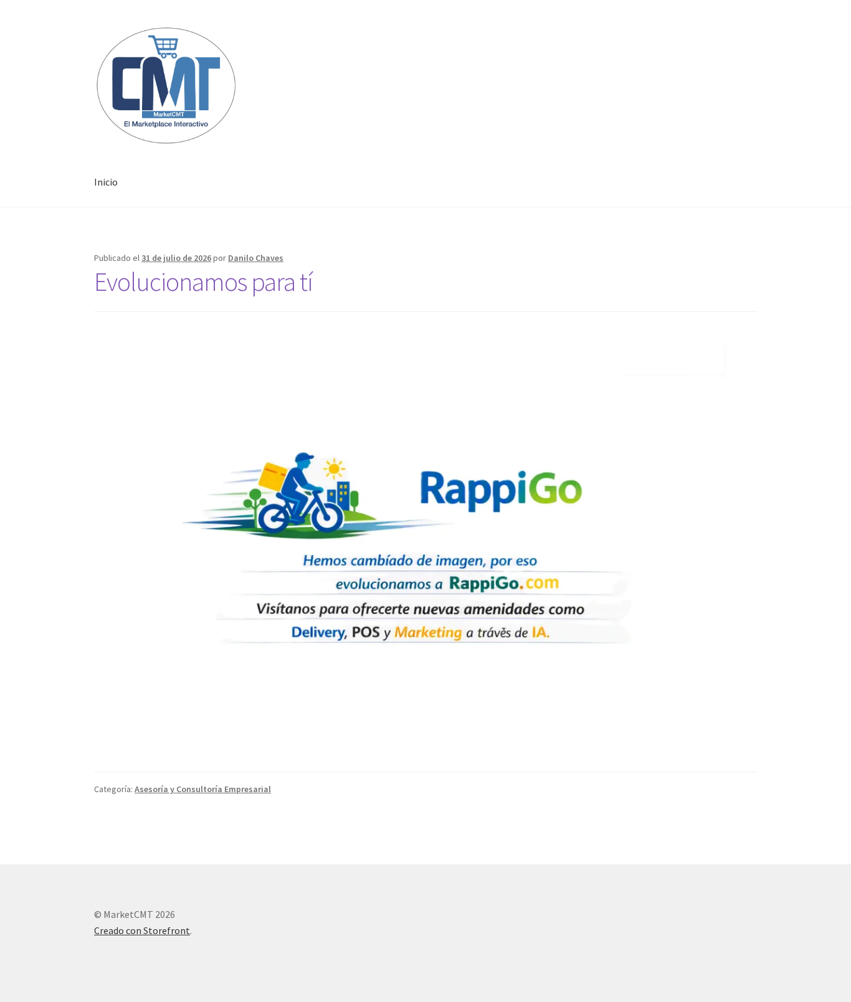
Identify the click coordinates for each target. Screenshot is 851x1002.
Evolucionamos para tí (203, 281)
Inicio (106, 182)
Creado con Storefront (142, 930)
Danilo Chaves (255, 257)
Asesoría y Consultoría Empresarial (203, 789)
